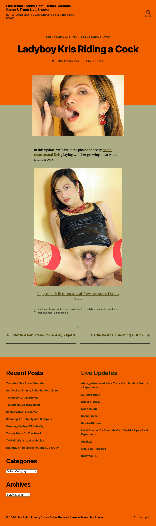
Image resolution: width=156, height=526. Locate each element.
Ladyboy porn (83, 467)
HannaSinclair (90, 416)
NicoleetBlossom (92, 423)
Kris (83, 309)
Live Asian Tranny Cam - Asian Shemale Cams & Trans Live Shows (38, 8)
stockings (112, 309)
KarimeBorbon (90, 394)
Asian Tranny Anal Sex (61, 37)
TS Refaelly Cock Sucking (23, 404)
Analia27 (87, 441)
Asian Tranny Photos (95, 37)
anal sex (42, 309)
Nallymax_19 (89, 455)
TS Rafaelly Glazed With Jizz (25, 440)
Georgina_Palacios (93, 448)
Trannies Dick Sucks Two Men (25, 383)
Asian (51, 309)
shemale (101, 309)
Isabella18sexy (90, 401)
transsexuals (61, 312)
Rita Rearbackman (69, 60)
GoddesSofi (89, 408)
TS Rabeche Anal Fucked (22, 397)
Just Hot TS (87, 467)
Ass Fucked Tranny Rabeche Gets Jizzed (32, 390)
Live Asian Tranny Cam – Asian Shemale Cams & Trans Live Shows (60, 517)
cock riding (62, 309)
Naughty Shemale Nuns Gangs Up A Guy (32, 447)
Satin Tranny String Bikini (92, 467)
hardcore (75, 309)
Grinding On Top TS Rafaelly (24, 426)
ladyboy (91, 309)
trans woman (45, 312)
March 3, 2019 (96, 60)
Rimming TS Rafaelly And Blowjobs (29, 419)
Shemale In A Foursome (21, 412)
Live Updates (99, 373)
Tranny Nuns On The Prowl (23, 433)
